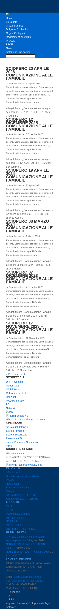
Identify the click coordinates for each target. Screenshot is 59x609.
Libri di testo (13, 389)
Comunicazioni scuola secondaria (22, 102)
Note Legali (12, 483)
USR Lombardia (15, 517)
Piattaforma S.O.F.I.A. (18, 514)
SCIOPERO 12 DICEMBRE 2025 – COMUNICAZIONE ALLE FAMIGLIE (29, 124)
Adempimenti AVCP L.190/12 (22, 499)
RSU (8, 404)
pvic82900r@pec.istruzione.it (28, 580)
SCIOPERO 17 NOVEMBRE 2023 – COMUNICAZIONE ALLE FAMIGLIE (29, 328)
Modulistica (12, 385)
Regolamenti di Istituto (18, 37)
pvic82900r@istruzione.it (27, 577)
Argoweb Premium (16, 603)
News (9, 48)
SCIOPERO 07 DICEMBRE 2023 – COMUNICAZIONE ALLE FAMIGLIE (29, 277)
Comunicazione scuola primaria (21, 87)
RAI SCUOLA (13, 525)
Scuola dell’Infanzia (17, 427)
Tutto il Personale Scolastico (22, 442)
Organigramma (14, 25)
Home (9, 18)
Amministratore (16, 83)
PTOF (9, 44)
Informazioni (13, 472)
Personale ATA (14, 438)
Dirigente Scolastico (17, 29)
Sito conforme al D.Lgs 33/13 (22, 495)
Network (10, 408)
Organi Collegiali (15, 33)
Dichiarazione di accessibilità (22, 476)
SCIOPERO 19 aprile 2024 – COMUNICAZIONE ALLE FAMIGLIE (29, 175)
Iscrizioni (11, 397)
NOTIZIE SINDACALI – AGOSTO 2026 (28, 551)
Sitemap (10, 491)
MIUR (9, 506)
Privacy (10, 480)
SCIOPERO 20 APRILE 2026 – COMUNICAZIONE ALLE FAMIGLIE (29, 73)
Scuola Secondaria (16, 434)
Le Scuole (11, 22)
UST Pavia (12, 521)
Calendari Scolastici (17, 393)
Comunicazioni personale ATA (34, 94)
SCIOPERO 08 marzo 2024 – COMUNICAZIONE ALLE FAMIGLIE (29, 226)
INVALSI (11, 40)
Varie (9, 446)
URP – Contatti (14, 382)
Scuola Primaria (15, 431)
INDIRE (10, 510)
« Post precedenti (15, 374)
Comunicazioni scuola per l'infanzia (23, 98)
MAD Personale (15, 400)
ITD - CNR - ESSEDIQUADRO (23, 529)
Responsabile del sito (18, 487)
